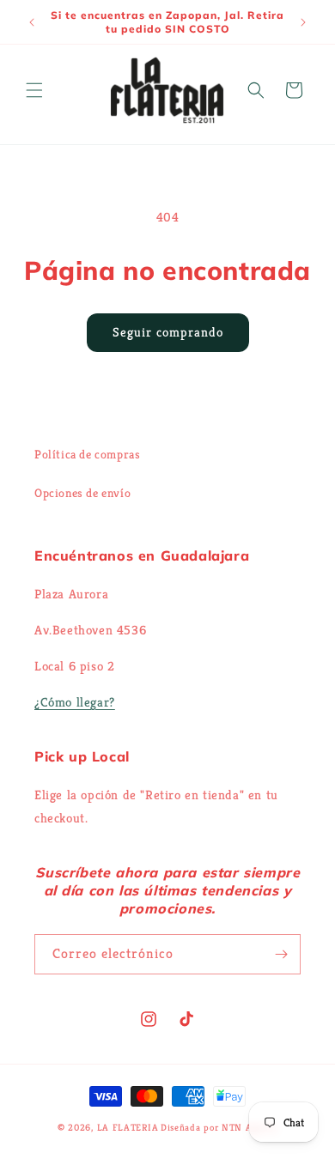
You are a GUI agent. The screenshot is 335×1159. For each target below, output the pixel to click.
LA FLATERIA (128, 1127)
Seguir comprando (168, 332)
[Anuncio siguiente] (303, 22)
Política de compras (87, 454)
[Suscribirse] (281, 954)
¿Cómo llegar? (74, 702)
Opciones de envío (82, 493)
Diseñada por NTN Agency (219, 1127)
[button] (34, 90)
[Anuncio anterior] (32, 22)
